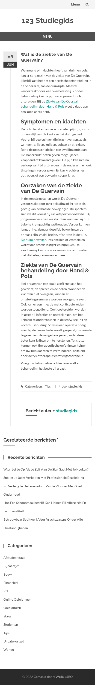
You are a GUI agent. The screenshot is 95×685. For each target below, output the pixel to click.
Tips (48, 386)
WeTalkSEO (64, 677)
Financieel (10, 583)
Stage (7, 616)
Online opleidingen (17, 599)
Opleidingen (12, 608)
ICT (6, 591)
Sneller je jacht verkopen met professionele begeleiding (43, 478)
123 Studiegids (48, 20)
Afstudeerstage (14, 557)
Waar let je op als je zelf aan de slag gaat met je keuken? (46, 469)
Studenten (10, 624)
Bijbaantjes (11, 566)
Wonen (8, 649)
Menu (75, 4)
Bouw (7, 574)
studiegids (75, 386)
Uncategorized (13, 641)
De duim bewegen (33, 240)
